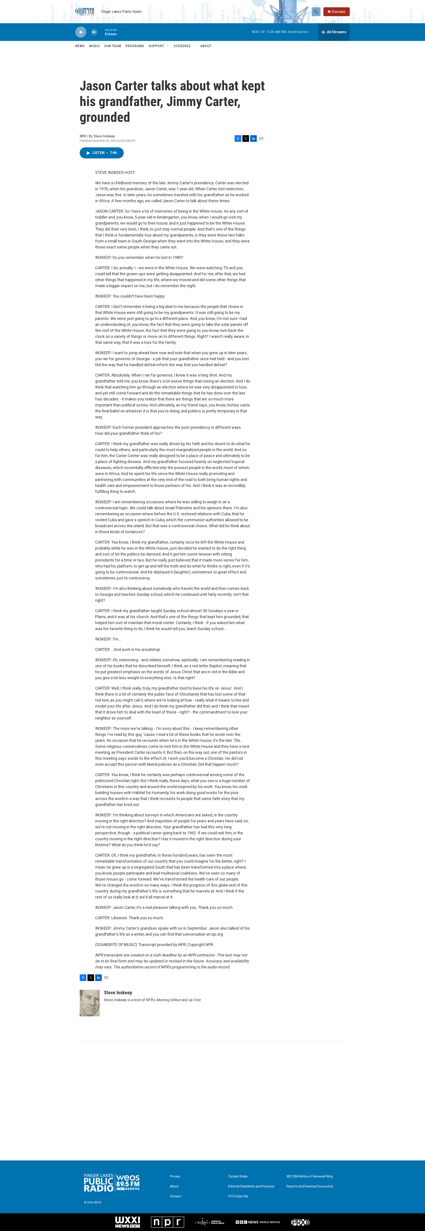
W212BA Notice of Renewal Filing (310, 1176)
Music (94, 46)
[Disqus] (212, 1100)
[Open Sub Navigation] (167, 46)
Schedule (182, 46)
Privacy (175, 1176)
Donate (338, 11)
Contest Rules (238, 1176)
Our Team (112, 46)
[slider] (101, 32)
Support (156, 46)
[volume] (94, 32)
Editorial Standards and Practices (251, 1186)
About (205, 46)
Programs (135, 46)
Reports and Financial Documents (310, 1186)
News (80, 46)
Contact (175, 1196)
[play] (80, 32)
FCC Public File (238, 1196)
